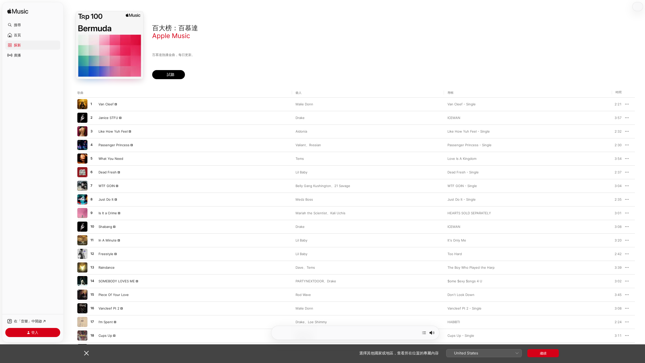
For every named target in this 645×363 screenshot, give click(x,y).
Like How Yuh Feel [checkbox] (113, 131)
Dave (299, 267)
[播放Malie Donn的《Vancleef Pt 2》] (82, 308)
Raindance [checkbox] (107, 267)
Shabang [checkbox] (105, 227)
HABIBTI (453, 322)
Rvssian (315, 145)
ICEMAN (453, 118)
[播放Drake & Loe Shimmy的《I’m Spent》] (82, 322)
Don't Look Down (460, 295)
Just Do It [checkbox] (106, 199)
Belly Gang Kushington (313, 186)
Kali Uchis (337, 213)
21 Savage (342, 186)
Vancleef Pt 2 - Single (464, 308)
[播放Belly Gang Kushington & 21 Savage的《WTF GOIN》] (82, 186)
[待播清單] (424, 332)
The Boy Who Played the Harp (471, 267)
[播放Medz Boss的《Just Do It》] (82, 199)
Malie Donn (304, 104)
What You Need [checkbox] (111, 159)
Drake (300, 118)
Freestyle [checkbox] (106, 254)
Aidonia (301, 131)
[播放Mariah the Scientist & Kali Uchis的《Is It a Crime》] (82, 213)
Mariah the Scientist (311, 213)
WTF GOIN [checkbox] (107, 186)
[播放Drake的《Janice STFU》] (82, 118)
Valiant (301, 145)
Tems (300, 159)
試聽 (619, 104)
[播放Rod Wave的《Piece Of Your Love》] (82, 295)
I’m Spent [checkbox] (106, 322)
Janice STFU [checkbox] (108, 118)
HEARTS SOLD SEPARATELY (469, 213)
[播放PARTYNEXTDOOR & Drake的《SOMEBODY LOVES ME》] (82, 281)
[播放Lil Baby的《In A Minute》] (82, 240)
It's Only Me (456, 240)
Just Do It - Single (461, 199)
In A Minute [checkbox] (108, 240)
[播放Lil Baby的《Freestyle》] (82, 254)
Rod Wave (303, 295)
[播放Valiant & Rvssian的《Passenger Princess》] (82, 145)
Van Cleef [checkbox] (106, 104)
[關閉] (86, 353)
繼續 (543, 353)
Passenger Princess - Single (469, 145)
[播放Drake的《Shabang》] (82, 227)
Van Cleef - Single (461, 104)
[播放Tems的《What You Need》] (82, 159)
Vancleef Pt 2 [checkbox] (109, 308)
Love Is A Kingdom (461, 159)
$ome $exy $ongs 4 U (464, 281)
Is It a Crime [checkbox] (108, 213)
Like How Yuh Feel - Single (468, 131)
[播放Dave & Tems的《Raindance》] (82, 267)
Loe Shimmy (317, 322)
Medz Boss (304, 199)
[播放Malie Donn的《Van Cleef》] (82, 104)
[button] (33, 25)
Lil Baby (301, 172)
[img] (17, 11)
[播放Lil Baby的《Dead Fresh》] (82, 172)
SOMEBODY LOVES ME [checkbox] (117, 281)
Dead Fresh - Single (463, 172)
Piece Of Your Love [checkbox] (114, 295)
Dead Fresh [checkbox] (108, 172)
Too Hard (454, 254)
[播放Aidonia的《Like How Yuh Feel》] (82, 131)
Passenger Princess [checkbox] (114, 145)
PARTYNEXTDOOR (310, 281)
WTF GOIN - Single (462, 186)
